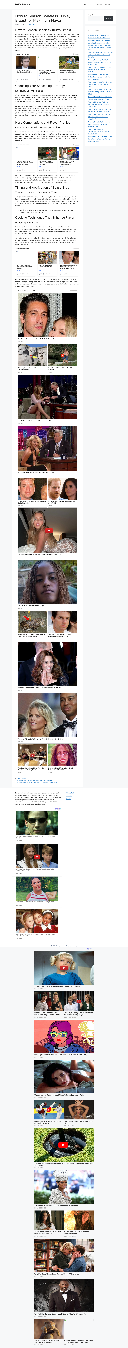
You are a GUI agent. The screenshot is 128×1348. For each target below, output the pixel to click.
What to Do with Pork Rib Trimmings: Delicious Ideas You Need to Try (99, 131)
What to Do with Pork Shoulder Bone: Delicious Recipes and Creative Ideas (99, 124)
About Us (108, 4)
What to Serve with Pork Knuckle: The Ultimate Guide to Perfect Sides (100, 84)
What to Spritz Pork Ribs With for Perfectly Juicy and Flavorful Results (99, 69)
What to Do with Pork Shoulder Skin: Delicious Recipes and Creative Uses (99, 117)
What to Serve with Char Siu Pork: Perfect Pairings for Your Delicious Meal (100, 92)
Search (90, 15)
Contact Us (98, 4)
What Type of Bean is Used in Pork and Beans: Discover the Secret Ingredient (100, 55)
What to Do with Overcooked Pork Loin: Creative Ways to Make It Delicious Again (100, 139)
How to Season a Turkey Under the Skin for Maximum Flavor (35, 780)
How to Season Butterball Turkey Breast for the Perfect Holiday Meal (37, 782)
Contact (68, 799)
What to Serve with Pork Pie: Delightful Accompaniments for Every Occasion (99, 77)
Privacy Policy (87, 4)
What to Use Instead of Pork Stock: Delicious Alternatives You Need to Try (99, 62)
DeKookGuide (22, 4)
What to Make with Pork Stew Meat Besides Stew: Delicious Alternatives (98, 104)
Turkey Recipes (21, 778)
